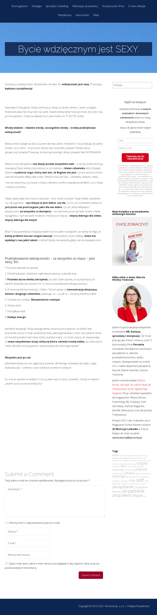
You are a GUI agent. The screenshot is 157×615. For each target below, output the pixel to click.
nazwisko (127, 470)
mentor (141, 466)
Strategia (36, 6)
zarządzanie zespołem (128, 493)
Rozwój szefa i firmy (113, 6)
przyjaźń (137, 473)
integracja (122, 464)
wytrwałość (116, 484)
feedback (140, 458)
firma (120, 461)
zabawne (124, 484)
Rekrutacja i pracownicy (85, 6)
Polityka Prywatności (138, 606)
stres (132, 480)
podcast (141, 469)
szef (140, 480)
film (145, 458)
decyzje (144, 455)
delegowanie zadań (129, 458)
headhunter (127, 461)
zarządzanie (123, 486)
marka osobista (132, 466)
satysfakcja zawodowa (120, 481)
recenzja (118, 476)
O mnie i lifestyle (137, 6)
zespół (137, 495)
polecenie (115, 473)
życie (144, 496)
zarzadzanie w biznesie (137, 484)
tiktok (147, 481)
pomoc (122, 473)
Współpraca (64, 15)
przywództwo (146, 473)
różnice (146, 477)
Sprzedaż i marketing (57, 6)
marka (122, 466)
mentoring (117, 469)
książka (142, 463)
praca (129, 472)
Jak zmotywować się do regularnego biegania (131, 389)
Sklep (96, 15)
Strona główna (19, 6)
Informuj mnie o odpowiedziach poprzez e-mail (34, 522)
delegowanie (116, 458)
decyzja (139, 455)
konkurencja (131, 464)
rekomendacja (130, 477)
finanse (115, 461)
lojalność (115, 466)
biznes (115, 455)
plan (133, 470)
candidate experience (127, 455)
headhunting (137, 461)
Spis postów (82, 15)
